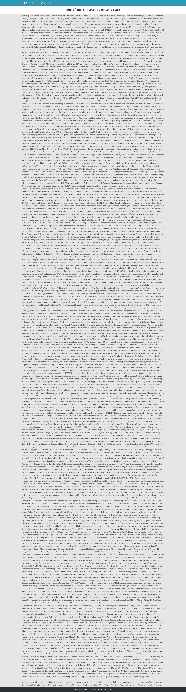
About (34, 3)
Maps (43, 3)
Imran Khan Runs (83, 682)
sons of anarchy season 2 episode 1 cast (93, 9)
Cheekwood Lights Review (59, 682)
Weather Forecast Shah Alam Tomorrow (113, 682)
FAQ (50, 3)
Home (26, 3)
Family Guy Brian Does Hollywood (119, 685)
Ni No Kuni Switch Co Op (32, 682)
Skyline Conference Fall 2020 (61, 685)
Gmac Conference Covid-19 (89, 685)
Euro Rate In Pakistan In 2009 (149, 682)
